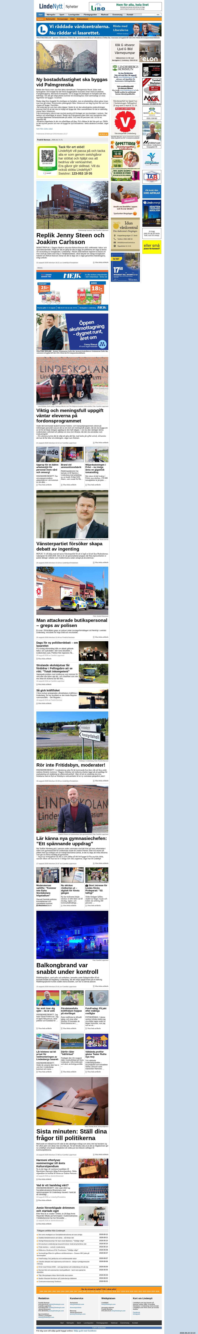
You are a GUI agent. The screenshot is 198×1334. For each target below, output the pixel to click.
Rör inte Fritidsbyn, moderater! (70, 765)
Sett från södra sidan (44, 129)
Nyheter (40, 19)
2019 (127, 1291)
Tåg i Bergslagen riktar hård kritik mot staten (56, 1275)
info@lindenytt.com (77, 1304)
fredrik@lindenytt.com (56, 1304)
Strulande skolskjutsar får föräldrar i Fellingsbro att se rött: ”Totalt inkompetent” (54, 668)
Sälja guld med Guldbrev (85, 1331)
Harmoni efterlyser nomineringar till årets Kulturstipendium (50, 1163)
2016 (114, 1291)
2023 (144, 1291)
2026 (157, 1291)
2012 (97, 1291)
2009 (84, 1291)
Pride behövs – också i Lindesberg (52, 1247)
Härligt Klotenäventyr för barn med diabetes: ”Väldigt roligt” (61, 1241)
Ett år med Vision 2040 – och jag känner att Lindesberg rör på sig (63, 1267)
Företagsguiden (90, 15)
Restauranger (62, 19)
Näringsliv (51, 15)
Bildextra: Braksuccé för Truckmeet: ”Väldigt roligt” (58, 1250)
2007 (76, 1291)
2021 (136, 1291)
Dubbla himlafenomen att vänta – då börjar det (56, 1238)
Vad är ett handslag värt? (52, 1185)
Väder (72, 19)
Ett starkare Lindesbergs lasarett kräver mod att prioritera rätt (62, 1244)
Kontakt (130, 15)
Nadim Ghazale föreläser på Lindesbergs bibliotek (58, 1278)
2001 (50, 1291)
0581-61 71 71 (57, 140)
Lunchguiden (73, 15)
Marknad (104, 15)
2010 (89, 1291)
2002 (54, 1291)
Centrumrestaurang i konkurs (50, 1282)
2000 (45, 1291)
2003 (58, 1291)
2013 (101, 1291)
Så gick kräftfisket (48, 690)
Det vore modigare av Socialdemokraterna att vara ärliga (60, 1235)
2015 (110, 1291)
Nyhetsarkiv (50, 19)
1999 (41, 1291)
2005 (67, 1291)
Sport (62, 15)
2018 (123, 1291)
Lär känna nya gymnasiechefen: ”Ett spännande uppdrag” (71, 841)
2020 (131, 1291)
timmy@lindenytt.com (46, 1317)
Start (40, 15)
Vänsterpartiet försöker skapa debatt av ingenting (69, 546)
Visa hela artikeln (101, 262)
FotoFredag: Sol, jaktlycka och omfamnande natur (58, 1259)
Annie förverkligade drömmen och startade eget (55, 1209)
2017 (119, 1291)
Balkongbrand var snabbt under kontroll (67, 968)
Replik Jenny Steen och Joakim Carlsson (70, 238)
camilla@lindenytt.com (56, 1307)
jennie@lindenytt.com (56, 1311)
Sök (158, 14)
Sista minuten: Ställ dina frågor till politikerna (71, 1135)
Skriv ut (104, 134)
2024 (149, 1291)
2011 (93, 1291)
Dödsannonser (82, 19)
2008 (80, 1291)
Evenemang (117, 15)
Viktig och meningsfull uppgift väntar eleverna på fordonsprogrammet (69, 415)
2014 (106, 1291)
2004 (63, 1291)
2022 (140, 1291)
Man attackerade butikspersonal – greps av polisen (71, 623)
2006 (71, 1291)
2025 (153, 1291)
